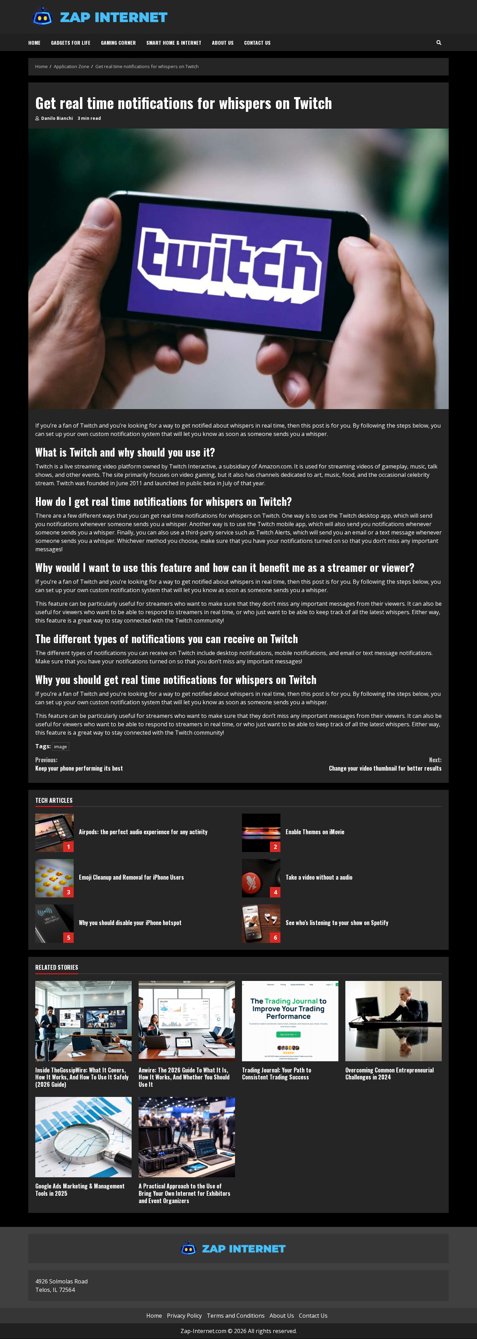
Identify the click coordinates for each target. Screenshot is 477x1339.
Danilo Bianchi (56, 118)
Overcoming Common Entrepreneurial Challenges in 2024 (393, 1021)
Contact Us (257, 42)
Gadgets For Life (70, 42)
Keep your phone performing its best (79, 764)
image (60, 746)
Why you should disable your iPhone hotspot (54, 923)
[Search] (438, 42)
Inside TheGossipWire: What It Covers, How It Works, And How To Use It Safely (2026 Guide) (83, 1021)
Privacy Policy (184, 1316)
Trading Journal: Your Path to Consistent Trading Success (290, 1021)
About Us (223, 42)
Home (34, 42)
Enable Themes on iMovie (261, 833)
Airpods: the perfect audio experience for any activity (54, 833)
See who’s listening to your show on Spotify (261, 923)
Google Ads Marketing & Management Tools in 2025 (83, 1137)
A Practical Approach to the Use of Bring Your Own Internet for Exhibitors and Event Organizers (187, 1137)
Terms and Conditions (236, 1316)
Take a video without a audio (261, 878)
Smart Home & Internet (173, 42)
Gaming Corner (118, 42)
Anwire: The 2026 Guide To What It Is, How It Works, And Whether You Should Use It (187, 1021)
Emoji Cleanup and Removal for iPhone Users (54, 878)
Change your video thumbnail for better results (385, 764)
